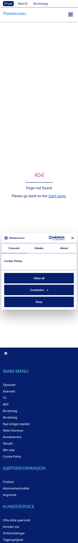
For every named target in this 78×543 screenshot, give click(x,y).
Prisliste (8, 482)
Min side (9, 450)
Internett (9, 391)
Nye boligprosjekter (16, 424)
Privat (8, 4)
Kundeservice (12, 437)
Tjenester (9, 385)
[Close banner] (72, 238)
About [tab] (64, 248)
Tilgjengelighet (13, 540)
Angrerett (9, 495)
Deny (39, 301)
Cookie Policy (12, 457)
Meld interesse (13, 430)
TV (4, 398)
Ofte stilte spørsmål (16, 520)
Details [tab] (39, 248)
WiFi (6, 404)
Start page (56, 195)
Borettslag (40, 4)
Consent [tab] (14, 248)
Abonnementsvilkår (16, 488)
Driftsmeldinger (14, 533)
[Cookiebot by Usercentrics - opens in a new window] (49, 238)
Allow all (39, 278)
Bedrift (23, 4)
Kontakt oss (11, 527)
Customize (37, 289)
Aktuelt (8, 443)
